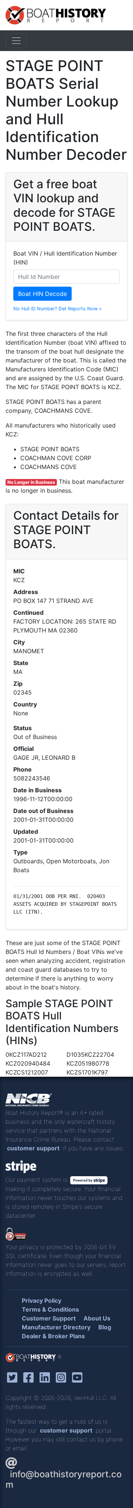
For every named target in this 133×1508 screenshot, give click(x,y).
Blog (104, 1327)
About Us (96, 1318)
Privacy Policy (41, 1300)
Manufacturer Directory (56, 1327)
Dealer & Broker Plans (53, 1336)
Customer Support (49, 1318)
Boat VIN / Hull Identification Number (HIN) (65, 258)
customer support (33, 1148)
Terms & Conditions (50, 1309)
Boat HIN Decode (42, 293)
